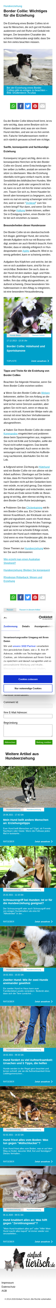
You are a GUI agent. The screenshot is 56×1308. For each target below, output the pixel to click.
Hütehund (44, 467)
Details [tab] (26, 626)
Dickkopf (30, 203)
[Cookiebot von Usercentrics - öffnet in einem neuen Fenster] (39, 618)
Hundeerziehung (13, 6)
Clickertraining (34, 507)
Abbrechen (10, 742)
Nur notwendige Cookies (28, 688)
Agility (25, 251)
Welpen (45, 393)
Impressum (8, 1282)
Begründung (10, 722)
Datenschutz (8, 1286)
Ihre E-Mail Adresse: (15, 712)
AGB (4, 1290)
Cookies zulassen (28, 679)
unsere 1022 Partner (24, 646)
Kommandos (11, 433)
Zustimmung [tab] (10, 626)
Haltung (20, 210)
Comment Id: (11, 702)
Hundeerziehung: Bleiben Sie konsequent (27, 570)
